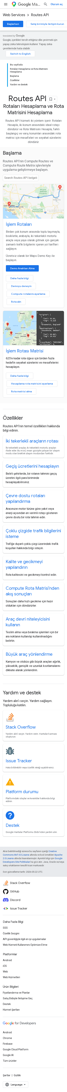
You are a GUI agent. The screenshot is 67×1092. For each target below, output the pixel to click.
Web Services (14, 15)
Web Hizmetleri (11, 977)
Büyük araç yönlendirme (29, 654)
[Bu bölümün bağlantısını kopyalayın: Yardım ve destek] (45, 693)
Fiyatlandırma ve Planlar (16, 992)
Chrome (7, 1038)
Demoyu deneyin (21, 286)
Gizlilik (17, 1075)
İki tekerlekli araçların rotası (32, 441)
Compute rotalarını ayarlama (28, 293)
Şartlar (6, 1075)
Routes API (40, 15)
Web (5, 971)
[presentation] (33, 153)
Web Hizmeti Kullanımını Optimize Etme (25, 944)
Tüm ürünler (10, 1060)
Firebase (8, 1043)
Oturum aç (57, 4)
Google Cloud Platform (15, 1049)
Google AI (8, 1055)
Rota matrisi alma (21, 391)
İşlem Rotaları (19, 224)
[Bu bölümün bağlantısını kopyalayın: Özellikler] (27, 418)
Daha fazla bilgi (19, 278)
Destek (12, 825)
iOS (5, 965)
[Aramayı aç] (45, 4)
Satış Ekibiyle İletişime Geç (18, 998)
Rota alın (16, 301)
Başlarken (13, 24)
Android (7, 960)
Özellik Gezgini (11, 933)
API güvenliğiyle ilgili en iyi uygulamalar (24, 939)
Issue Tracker (19, 761)
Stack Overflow (21, 727)
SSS (5, 927)
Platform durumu (22, 791)
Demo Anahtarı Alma (22, 268)
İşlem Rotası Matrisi (24, 351)
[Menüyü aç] (5, 4)
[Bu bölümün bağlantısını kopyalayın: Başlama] (26, 153)
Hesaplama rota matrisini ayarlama (32, 383)
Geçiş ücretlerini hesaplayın (32, 466)
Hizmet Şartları (11, 1009)
